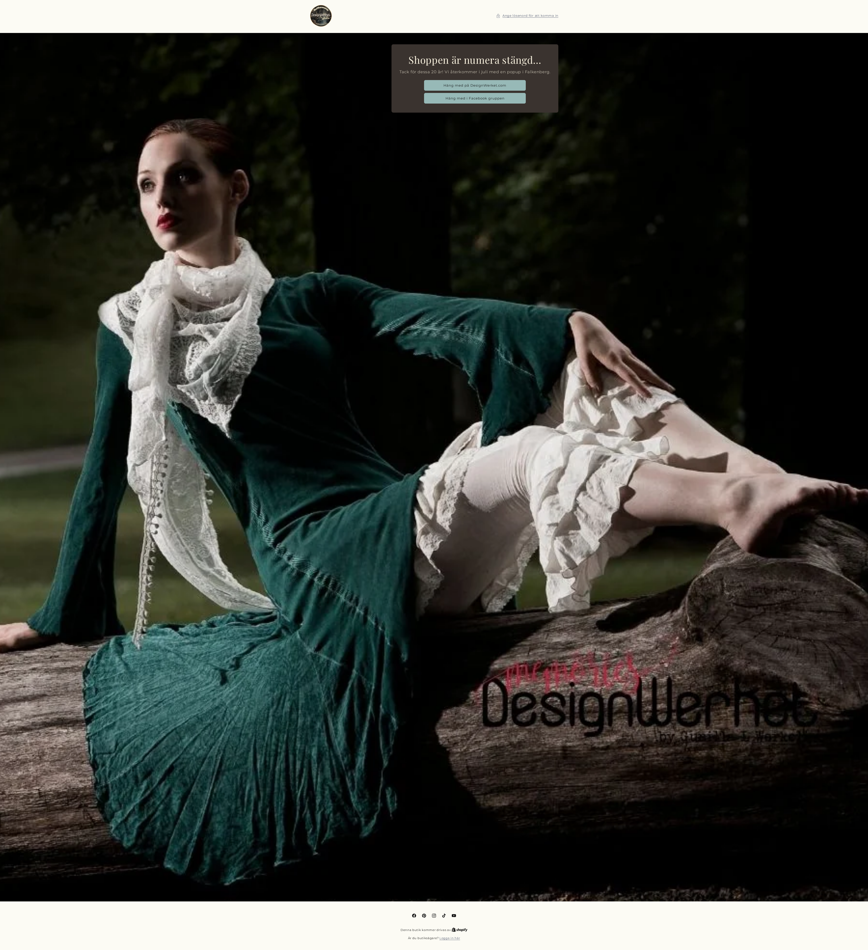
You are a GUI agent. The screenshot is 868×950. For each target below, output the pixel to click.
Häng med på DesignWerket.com (474, 85)
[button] (527, 16)
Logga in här (449, 938)
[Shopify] (459, 930)
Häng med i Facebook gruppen (474, 98)
